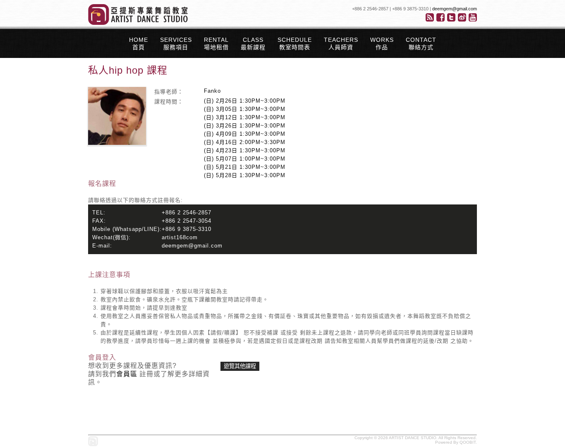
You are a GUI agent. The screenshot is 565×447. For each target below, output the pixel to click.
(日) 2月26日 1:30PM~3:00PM (244, 101)
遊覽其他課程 (240, 366)
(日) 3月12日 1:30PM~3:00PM (244, 117)
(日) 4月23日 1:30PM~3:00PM (244, 150)
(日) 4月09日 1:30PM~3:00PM (244, 134)
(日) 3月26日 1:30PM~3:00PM (244, 126)
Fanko (212, 91)
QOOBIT (468, 442)
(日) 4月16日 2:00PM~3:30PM (244, 142)
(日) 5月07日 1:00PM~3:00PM (244, 159)
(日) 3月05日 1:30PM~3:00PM (244, 109)
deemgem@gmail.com (454, 8)
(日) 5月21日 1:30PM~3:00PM (244, 167)
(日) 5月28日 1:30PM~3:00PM (244, 175)
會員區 (126, 373)
